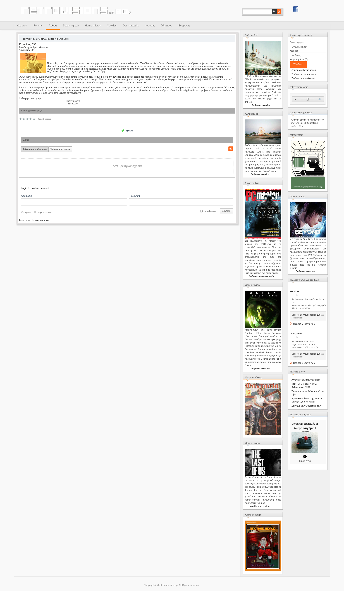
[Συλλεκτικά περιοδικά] (263, 434)
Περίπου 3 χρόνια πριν (304, 363)
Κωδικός (294, 51)
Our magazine (131, 25)
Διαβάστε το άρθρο (261, 105)
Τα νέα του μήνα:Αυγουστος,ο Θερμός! (45, 38)
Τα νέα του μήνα (40, 220)
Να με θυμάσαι (297, 59)
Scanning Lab (71, 25)
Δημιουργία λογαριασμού (304, 70)
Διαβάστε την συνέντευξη (261, 276)
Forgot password (44, 213)
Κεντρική (22, 25)
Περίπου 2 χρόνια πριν (304, 324)
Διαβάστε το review (260, 368)
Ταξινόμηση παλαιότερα (35, 149)
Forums (38, 25)
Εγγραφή (184, 25)
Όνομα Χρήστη (297, 42)
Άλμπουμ (166, 25)
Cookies (112, 25)
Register (27, 213)
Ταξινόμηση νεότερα (60, 149)
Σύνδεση (226, 211)
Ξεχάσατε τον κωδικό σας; (304, 78)
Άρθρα (53, 25)
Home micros (93, 25)
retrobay (150, 25)
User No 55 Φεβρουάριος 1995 (307, 315)
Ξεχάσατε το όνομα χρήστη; (305, 74)
